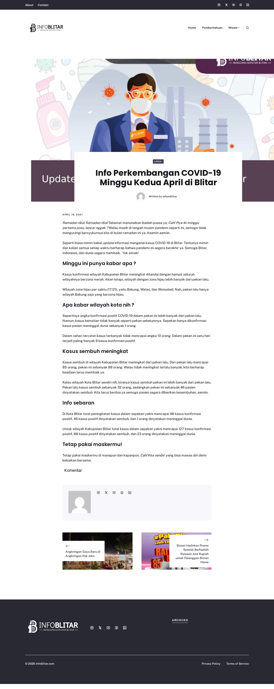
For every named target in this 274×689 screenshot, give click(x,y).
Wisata (232, 27)
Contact (43, 5)
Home (192, 27)
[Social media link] (219, 4)
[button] (246, 27)
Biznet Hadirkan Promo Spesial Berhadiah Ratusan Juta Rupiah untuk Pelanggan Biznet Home (192, 554)
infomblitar (170, 196)
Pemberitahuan (212, 27)
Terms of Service (237, 663)
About (29, 5)
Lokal (158, 161)
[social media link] (98, 492)
